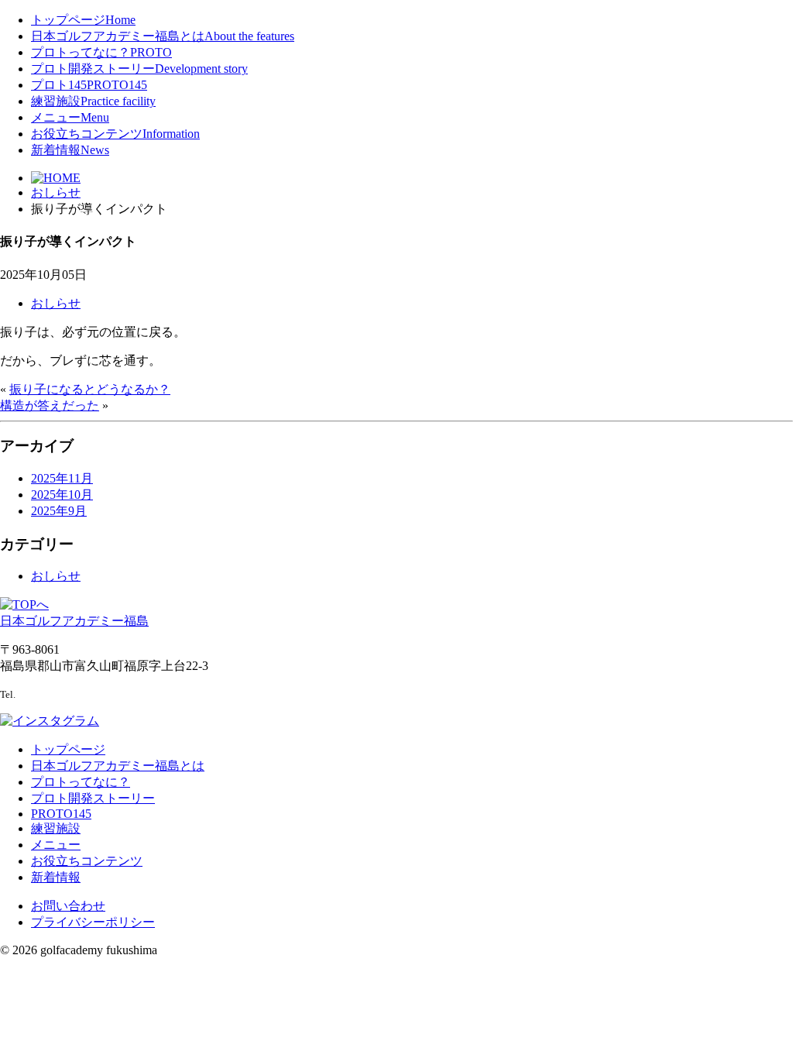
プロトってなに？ (101, 52)
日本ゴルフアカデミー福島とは (162, 36)
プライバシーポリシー (93, 922)
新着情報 (70, 149)
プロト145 (89, 84)
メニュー (70, 117)
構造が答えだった (49, 405)
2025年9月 (59, 510)
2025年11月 (62, 478)
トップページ (83, 19)
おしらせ (56, 303)
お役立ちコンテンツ (115, 133)
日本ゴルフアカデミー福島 (74, 620)
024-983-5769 (50, 693)
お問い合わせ (68, 905)
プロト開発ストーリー (139, 68)
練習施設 (93, 101)
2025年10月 (62, 494)
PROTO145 (61, 813)
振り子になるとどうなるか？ (89, 389)
